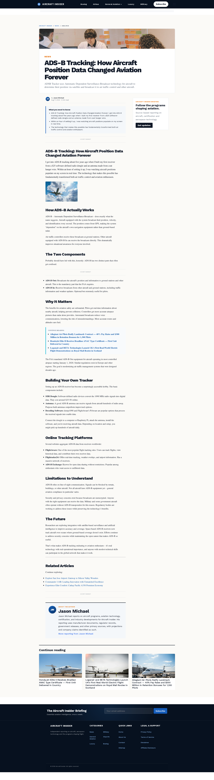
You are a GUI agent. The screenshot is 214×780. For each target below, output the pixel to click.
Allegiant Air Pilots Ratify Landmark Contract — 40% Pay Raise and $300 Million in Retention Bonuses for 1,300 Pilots (84, 336)
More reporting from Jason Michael (75, 634)
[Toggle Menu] (174, 4)
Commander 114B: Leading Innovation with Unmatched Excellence (74, 581)
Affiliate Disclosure (148, 748)
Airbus (96, 4)
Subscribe (161, 4)
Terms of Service (147, 737)
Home (121, 732)
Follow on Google (180, 776)
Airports (106, 737)
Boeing (84, 4)
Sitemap (122, 748)
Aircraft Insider (45, 26)
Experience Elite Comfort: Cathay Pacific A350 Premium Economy (74, 585)
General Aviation (112, 4)
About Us (122, 737)
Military (143, 4)
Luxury (131, 4)
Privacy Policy (146, 732)
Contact (122, 742)
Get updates (144, 125)
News (57, 26)
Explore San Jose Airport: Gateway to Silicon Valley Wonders (71, 578)
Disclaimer (145, 742)
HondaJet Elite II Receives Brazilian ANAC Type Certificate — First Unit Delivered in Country (83, 342)
